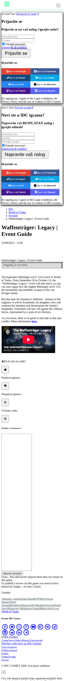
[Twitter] (12, 627)
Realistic (41, 605)
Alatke (17, 640)
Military (43, 608)
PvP (36, 598)
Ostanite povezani (15, 44)
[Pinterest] (26, 627)
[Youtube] (33, 627)
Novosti (13, 215)
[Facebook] (5, 627)
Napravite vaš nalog (25, 154)
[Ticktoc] (54, 627)
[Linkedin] (19, 632)
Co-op (55, 608)
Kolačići (4, 653)
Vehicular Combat (11, 598)
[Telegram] (26, 632)
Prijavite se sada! (23, 107)
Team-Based (27, 598)
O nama (5, 640)
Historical (27, 605)
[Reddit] (12, 632)
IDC (11, 209)
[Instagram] (19, 627)
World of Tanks (17, 212)
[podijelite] (5, 419)
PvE (34, 605)
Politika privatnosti (9, 650)
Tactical (50, 605)
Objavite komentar (12, 573)
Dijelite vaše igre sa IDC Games (21, 643)
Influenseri (25, 640)
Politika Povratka (8, 656)
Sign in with (17, 71)
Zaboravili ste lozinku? (14, 47)
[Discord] (5, 632)
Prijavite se (16, 53)
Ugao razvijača (36, 640)
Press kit (5, 660)
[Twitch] (40, 627)
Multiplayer (15, 605)
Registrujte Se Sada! (27, 13)
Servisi (11, 640)
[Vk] (47, 627)
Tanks (35, 608)
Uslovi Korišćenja (9, 647)
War (50, 608)
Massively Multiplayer (20, 608)
